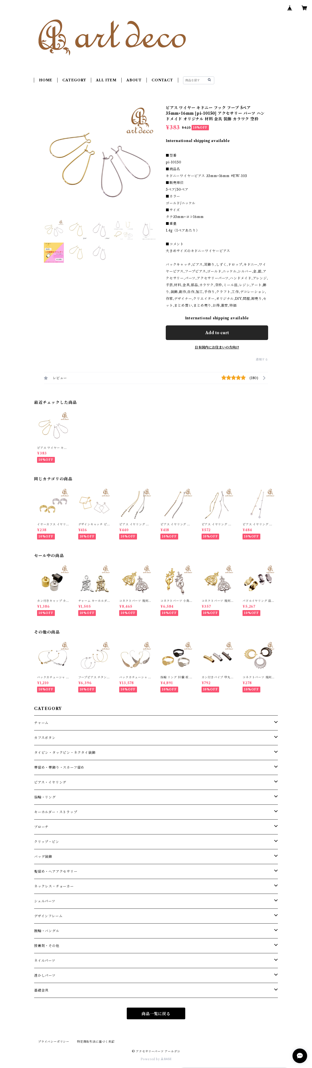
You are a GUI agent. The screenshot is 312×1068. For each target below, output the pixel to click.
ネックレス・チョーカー (54, 886)
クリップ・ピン (46, 842)
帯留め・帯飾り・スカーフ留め (59, 767)
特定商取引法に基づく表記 (96, 1041)
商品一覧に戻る (156, 1013)
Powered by (151, 1059)
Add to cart (217, 332)
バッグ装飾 (43, 856)
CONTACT (162, 80)
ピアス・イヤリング (50, 782)
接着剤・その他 (46, 946)
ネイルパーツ (44, 960)
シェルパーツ (44, 901)
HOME (45, 80)
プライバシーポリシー (53, 1041)
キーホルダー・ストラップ (55, 812)
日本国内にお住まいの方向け (217, 347)
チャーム (41, 723)
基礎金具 (41, 990)
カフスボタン (45, 738)
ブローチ (41, 827)
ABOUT (134, 80)
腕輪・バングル (46, 931)
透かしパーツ (45, 975)
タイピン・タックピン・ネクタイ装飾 (65, 752)
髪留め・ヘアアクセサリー (56, 871)
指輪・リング (45, 797)
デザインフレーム (48, 916)
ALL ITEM (106, 80)
